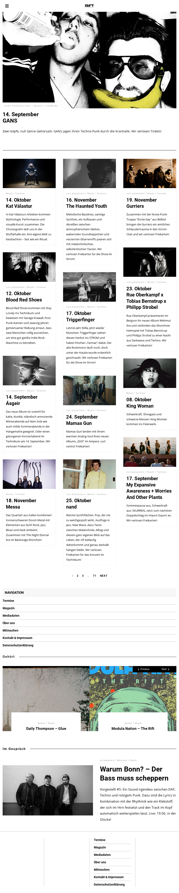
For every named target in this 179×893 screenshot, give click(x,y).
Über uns (9, 623)
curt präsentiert (17, 105)
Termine (52, 105)
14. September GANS (21, 117)
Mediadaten (11, 615)
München (122, 760)
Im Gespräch (14, 749)
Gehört (9, 657)
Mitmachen (10, 630)
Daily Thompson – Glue (46, 728)
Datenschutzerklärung (18, 645)
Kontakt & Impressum (17, 638)
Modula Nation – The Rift (133, 728)
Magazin (9, 608)
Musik (38, 105)
